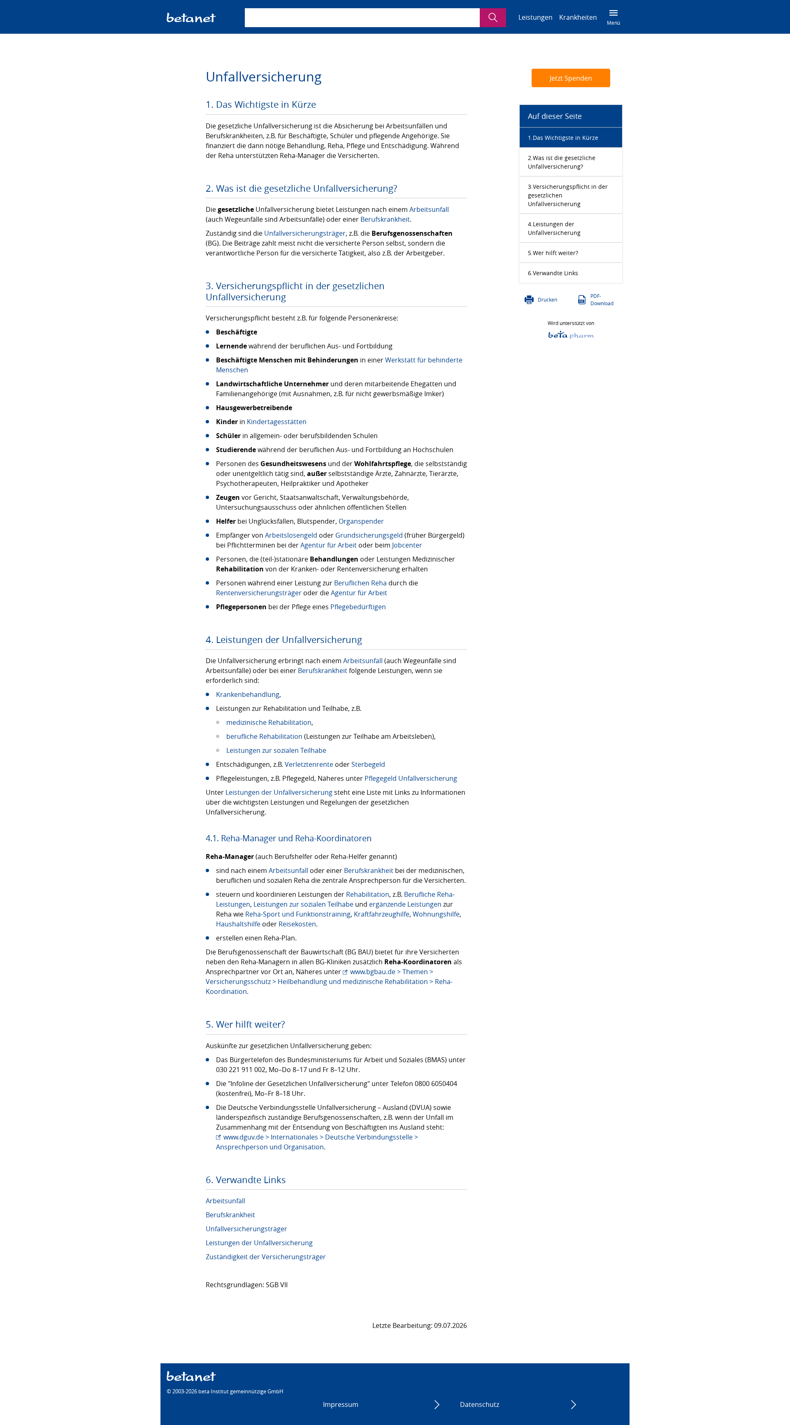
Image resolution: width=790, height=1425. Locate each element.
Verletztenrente (309, 764)
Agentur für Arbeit (328, 545)
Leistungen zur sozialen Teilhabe (276, 750)
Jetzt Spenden (571, 78)
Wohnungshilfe (436, 914)
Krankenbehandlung (247, 694)
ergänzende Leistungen (405, 904)
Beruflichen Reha (360, 582)
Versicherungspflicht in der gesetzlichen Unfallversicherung (568, 195)
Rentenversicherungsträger (259, 592)
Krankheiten (578, 17)
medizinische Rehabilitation (268, 722)
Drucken (547, 299)
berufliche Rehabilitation (264, 736)
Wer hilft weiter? (555, 253)
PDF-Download (601, 299)
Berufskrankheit (385, 219)
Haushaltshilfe (238, 923)
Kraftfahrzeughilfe (381, 914)
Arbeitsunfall (429, 209)
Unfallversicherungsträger (305, 233)
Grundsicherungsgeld (369, 535)
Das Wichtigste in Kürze (565, 138)
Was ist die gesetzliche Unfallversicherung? (561, 162)
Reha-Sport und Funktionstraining (298, 914)
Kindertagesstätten (277, 421)
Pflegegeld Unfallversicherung (411, 778)
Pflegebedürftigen (358, 606)
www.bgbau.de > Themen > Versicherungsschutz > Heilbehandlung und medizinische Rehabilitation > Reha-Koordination (329, 981)
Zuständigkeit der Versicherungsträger (266, 1256)
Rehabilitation (367, 894)
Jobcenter (407, 545)
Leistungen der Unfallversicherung (278, 792)
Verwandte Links (555, 273)
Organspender (361, 521)
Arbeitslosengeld (291, 535)
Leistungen (535, 17)
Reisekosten (297, 923)
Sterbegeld (368, 764)
